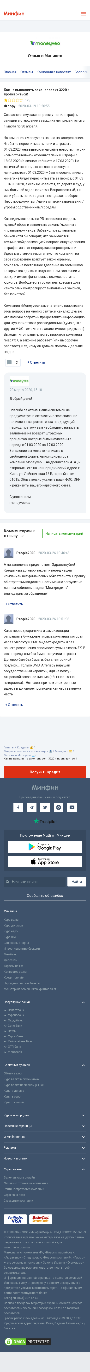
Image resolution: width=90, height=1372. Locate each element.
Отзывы (26, 72)
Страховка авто (14, 1195)
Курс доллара (13, 925)
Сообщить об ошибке (45, 896)
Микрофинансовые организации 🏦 (28, 751)
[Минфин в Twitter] (45, 807)
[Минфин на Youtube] (72, 807)
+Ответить (36, 362)
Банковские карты (16, 943)
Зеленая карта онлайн (19, 1177)
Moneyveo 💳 (63, 751)
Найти (77, 882)
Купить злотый (14, 1102)
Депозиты (11, 960)
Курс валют (11, 919)
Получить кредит (45, 772)
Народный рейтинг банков (22, 983)
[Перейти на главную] (14, 14)
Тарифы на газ (14, 966)
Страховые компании (18, 1200)
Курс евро (11, 931)
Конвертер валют (15, 971)
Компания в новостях (54, 72)
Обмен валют (13, 1073)
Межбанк (10, 954)
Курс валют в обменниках (21, 1079)
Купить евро (12, 1096)
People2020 (25, 553)
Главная (10, 72)
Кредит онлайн (14, 977)
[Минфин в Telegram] (31, 807)
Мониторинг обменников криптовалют (30, 989)
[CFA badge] (65, 1219)
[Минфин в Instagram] (58, 807)
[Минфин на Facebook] (18, 807)
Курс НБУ (10, 937)
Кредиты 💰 (25, 747)
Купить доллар (14, 1090)
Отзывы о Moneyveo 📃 (19, 755)
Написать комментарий (64, 533)
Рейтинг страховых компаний (24, 1189)
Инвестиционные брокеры (22, 948)
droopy (9, 106)
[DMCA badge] (45, 1341)
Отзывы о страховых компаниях (26, 1183)
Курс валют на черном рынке (24, 1085)
